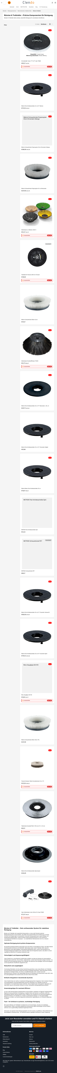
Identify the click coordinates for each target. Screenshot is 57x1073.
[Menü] (1, 2)
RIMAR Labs (38, 1071)
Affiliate (4, 1054)
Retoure (31, 1039)
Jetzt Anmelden (39, 1025)
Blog (37, 7)
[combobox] (6, 2)
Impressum (5, 1041)
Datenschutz (6, 1036)
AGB (4, 1034)
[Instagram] (3, 1066)
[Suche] (9, 2)
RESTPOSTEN (24, 7)
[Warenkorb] (55, 2)
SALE (17, 7)
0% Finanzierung (43, 7)
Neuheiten (31, 7)
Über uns (31, 1036)
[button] (44, 24)
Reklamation (32, 1041)
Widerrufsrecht (6, 1039)
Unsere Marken (6, 1052)
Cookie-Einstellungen (7, 1056)
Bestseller (12, 7)
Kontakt (31, 1034)
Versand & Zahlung (7, 1043)
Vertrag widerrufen (33, 1043)
